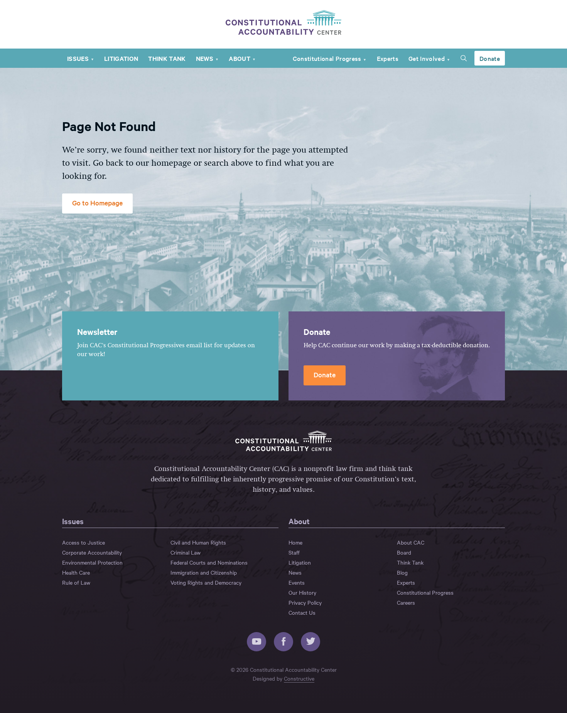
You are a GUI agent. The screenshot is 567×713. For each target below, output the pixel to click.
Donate (489, 58)
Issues (78, 58)
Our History (302, 592)
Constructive (299, 678)
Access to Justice (83, 542)
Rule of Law (76, 582)
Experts (387, 58)
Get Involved (426, 58)
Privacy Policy (305, 602)
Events (297, 582)
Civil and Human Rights (198, 542)
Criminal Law (185, 552)
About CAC (410, 542)
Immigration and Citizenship (203, 572)
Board (404, 552)
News (204, 58)
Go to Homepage (97, 202)
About (239, 58)
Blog (402, 572)
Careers (406, 602)
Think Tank (167, 58)
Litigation (121, 58)
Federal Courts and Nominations (209, 562)
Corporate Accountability (92, 552)
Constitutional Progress (327, 58)
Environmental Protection (92, 562)
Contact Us (302, 612)
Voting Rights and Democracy (205, 582)
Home (295, 542)
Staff (294, 552)
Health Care (76, 572)
